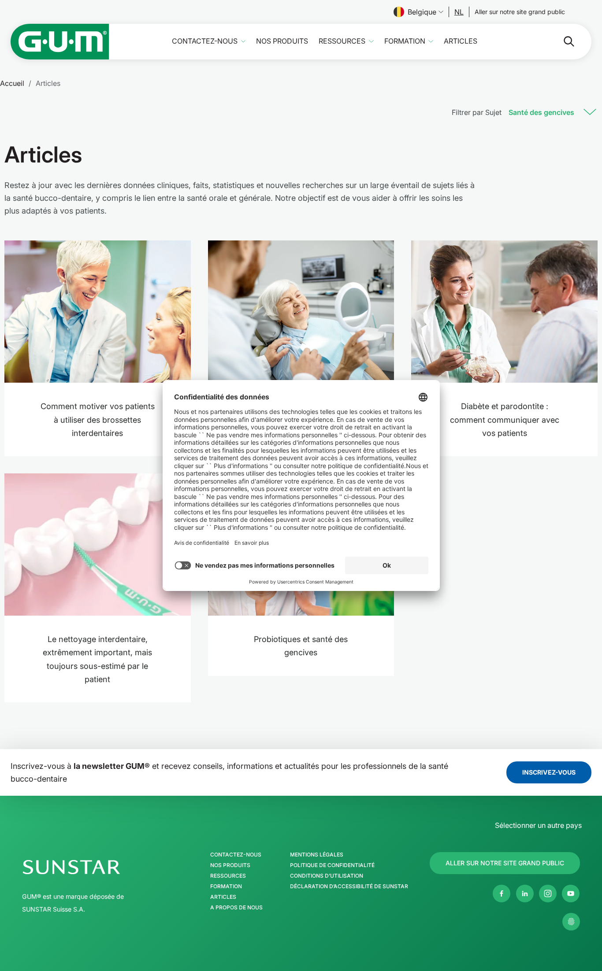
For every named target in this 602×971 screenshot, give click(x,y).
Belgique (422, 11)
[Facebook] (501, 893)
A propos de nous (236, 907)
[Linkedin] (525, 893)
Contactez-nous (205, 41)
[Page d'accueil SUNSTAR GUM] (60, 41)
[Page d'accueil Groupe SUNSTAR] (98, 867)
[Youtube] (571, 893)
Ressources (342, 41)
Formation (404, 41)
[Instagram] (548, 893)
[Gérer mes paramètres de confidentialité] (571, 921)
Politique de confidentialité (332, 865)
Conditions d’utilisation (326, 876)
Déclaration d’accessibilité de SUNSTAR (349, 886)
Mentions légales (316, 854)
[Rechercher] (562, 41)
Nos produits (282, 41)
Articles (460, 41)
